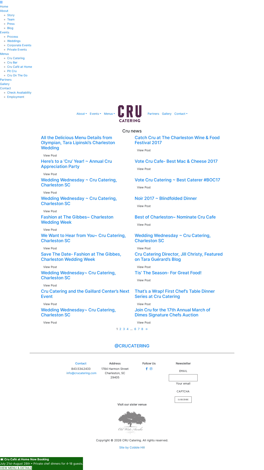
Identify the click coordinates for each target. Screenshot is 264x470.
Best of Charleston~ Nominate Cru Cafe (175, 217)
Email (183, 371)
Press (11, 23)
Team (11, 19)
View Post (50, 155)
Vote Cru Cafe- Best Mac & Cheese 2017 (176, 161)
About (4, 11)
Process (12, 36)
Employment (15, 97)
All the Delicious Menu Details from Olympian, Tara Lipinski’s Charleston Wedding (78, 143)
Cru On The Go (17, 75)
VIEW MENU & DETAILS (16, 468)
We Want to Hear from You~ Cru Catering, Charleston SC (83, 238)
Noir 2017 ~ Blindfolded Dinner (166, 198)
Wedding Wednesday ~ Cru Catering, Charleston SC (79, 182)
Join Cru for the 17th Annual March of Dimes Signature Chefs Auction (172, 312)
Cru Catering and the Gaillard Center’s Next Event (85, 294)
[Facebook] (146, 369)
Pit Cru (12, 71)
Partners (5, 79)
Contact (5, 88)
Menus (4, 54)
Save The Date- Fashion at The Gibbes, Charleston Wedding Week (81, 256)
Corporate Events (19, 45)
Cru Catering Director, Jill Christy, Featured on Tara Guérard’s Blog (179, 256)
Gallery (5, 84)
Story (11, 15)
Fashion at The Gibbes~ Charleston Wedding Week (77, 219)
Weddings (13, 41)
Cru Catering (16, 58)
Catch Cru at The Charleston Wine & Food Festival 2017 (177, 140)
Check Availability (19, 92)
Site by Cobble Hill (132, 447)
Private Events (17, 49)
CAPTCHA (183, 391)
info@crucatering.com (81, 373)
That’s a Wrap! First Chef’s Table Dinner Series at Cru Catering (175, 294)
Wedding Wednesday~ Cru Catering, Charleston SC (78, 275)
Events (4, 32)
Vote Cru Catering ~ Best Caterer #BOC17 (177, 179)
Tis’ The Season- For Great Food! (168, 272)
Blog (10, 28)
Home (4, 6)
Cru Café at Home (19, 66)
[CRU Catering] (129, 113)
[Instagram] (151, 369)
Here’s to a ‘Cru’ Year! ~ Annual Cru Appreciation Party (76, 164)
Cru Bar (12, 62)
